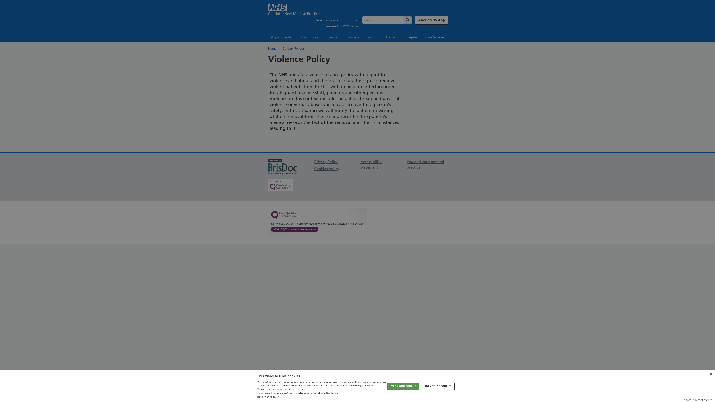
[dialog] (357, 386)
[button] (321, 397)
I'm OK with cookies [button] (403, 386)
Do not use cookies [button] (438, 386)
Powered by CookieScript (698, 400)
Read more (332, 392)
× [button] (710, 374)
